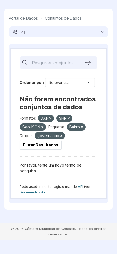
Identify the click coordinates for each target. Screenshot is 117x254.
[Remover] (50, 118)
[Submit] (88, 63)
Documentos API (33, 192)
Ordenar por (31, 82)
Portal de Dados (23, 18)
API (80, 187)
